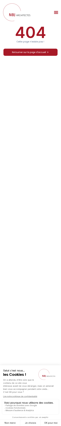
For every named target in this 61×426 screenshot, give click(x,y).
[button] (56, 12)
